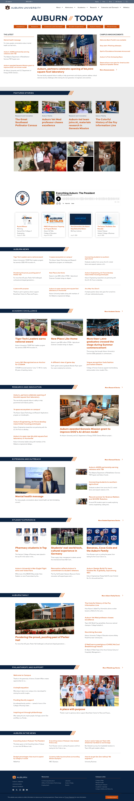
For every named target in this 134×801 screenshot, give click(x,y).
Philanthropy (112, 26)
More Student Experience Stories (109, 520)
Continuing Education (48, 781)
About (58, 7)
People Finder (100, 782)
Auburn (11, 1)
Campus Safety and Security (104, 789)
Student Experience (76, 26)
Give (111, 1)
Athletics (126, 7)
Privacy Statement (69, 797)
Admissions (69, 7)
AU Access (119, 1)
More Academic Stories (112, 311)
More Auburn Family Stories (111, 596)
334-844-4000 (17, 784)
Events (67, 785)
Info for (29, 1)
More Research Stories (112, 388)
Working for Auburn (101, 784)
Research (93, 7)
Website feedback (17, 786)
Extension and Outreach (110, 7)
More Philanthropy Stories (111, 668)
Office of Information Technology (51, 783)
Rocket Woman (22, 226)
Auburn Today (69, 783)
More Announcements (107, 70)
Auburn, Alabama (17, 781)
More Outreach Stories (112, 460)
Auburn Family (95, 26)
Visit (104, 1)
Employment (45, 785)
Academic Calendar (101, 787)
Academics (81, 7)
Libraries (67, 781)
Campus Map (100, 780)
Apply (97, 1)
